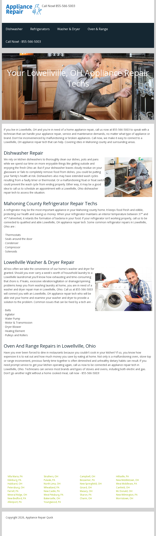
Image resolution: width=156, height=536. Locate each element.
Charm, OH (86, 498)
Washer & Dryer (68, 29)
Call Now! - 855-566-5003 (23, 41)
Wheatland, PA (51, 487)
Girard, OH (86, 487)
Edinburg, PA (14, 480)
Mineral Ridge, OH (17, 494)
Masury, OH (86, 491)
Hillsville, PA (122, 476)
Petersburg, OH (16, 487)
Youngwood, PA (52, 502)
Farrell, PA (13, 491)
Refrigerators (40, 29)
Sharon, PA (86, 494)
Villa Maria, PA (15, 476)
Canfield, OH (123, 487)
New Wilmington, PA (127, 494)
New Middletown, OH (127, 480)
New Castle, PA (52, 491)
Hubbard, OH (15, 483)
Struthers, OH (51, 476)
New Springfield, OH (91, 483)
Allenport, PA (15, 502)
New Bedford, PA (17, 498)
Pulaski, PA (49, 480)
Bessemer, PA (87, 480)
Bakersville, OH (52, 498)
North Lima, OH (52, 483)
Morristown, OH (124, 498)
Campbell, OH (87, 476)
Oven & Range (98, 29)
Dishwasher (14, 29)
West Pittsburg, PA (53, 494)
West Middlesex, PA (126, 483)
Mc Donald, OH (124, 491)
